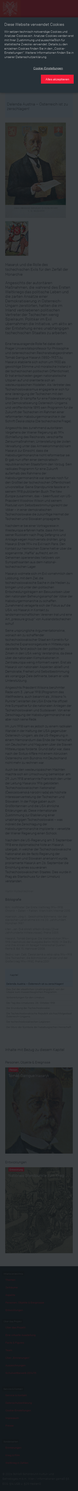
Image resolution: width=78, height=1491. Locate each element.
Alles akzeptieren (57, 79)
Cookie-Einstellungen (48, 68)
